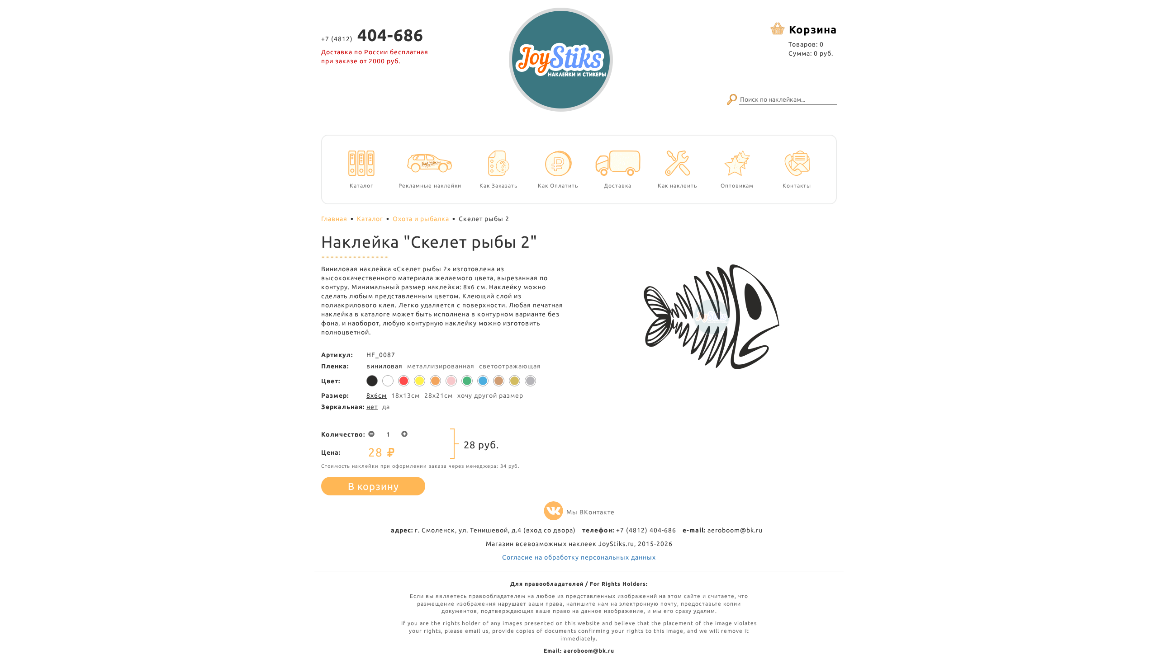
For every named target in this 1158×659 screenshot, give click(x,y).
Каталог (370, 218)
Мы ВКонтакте (590, 512)
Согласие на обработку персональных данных (579, 557)
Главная (334, 218)
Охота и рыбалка (421, 218)
